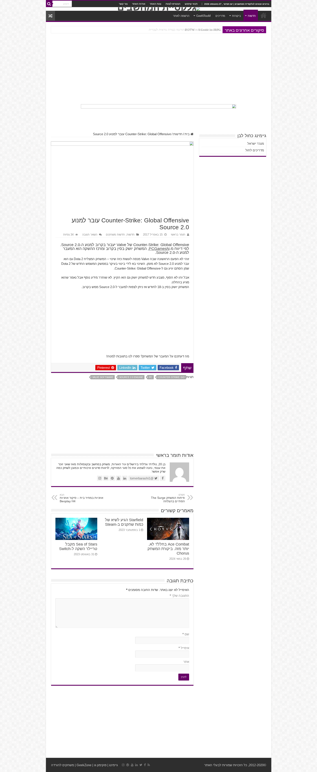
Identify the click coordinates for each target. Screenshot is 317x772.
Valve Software (102, 377)
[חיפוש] (49, 4)
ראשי (263, 15)
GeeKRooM (203, 15)
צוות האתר (155, 3)
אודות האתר (138, 3)
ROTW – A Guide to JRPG (203, 29)
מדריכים (220, 15)
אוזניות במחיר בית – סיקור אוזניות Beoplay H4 (81, 498)
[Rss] (148, 764)
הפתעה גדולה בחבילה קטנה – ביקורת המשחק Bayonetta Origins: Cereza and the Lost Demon (160, 29)
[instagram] (123, 764)
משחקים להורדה (62, 765)
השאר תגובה (89, 234)
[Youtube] (132, 764)
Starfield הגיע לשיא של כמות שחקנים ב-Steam (124, 522)
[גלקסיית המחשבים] (158, 9)
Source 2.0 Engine (131, 377)
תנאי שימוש (191, 3)
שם (185, 634)
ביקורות (236, 15)
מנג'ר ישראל (255, 143)
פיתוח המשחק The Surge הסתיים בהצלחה (168, 498)
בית (187, 134)
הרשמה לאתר (181, 15)
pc (150, 377)
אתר (186, 661)
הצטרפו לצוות (173, 3)
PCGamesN (159, 248)
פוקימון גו (100, 765)
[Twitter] (141, 764)
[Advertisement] (158, 69)
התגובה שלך (179, 595)
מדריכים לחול (254, 150)
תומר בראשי (178, 234)
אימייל (184, 648)
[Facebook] (145, 764)
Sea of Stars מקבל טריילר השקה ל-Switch (78, 546)
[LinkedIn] (136, 764)
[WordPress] (128, 764)
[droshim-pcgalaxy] (158, 116)
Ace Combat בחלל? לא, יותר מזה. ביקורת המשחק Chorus (168, 548)
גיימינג (113, 765)
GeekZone (84, 765)
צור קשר (123, 3)
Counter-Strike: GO (171, 377)
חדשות (252, 15)
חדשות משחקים (115, 234)
